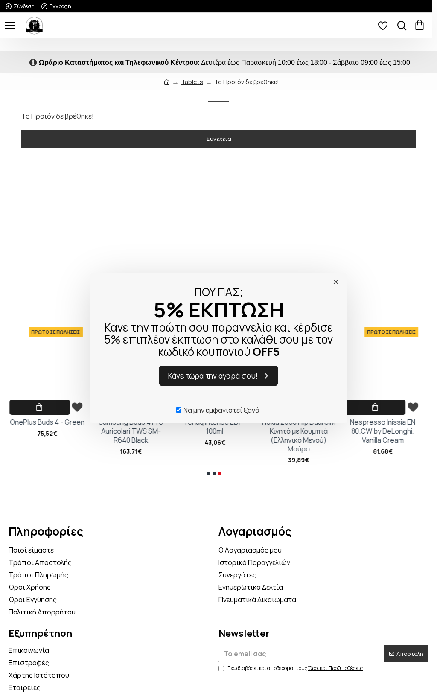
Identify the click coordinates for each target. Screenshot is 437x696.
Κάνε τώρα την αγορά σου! (213, 375)
